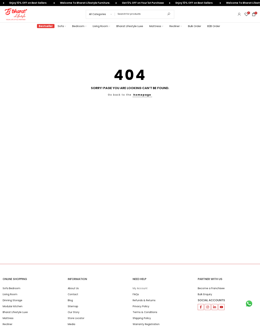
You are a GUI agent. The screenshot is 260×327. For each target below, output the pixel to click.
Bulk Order (194, 26)
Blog (70, 300)
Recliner (174, 26)
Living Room (100, 26)
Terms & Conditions (145, 312)
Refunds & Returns (144, 300)
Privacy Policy (141, 306)
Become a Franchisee (211, 288)
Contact (73, 294)
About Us (73, 288)
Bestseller (46, 26)
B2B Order (213, 26)
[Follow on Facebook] (201, 307)
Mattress (155, 26)
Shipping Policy (142, 318)
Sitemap (73, 306)
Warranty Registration (146, 324)
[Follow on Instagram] (208, 307)
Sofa (61, 26)
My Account (140, 288)
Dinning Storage (12, 300)
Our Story (73, 312)
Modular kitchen (12, 306)
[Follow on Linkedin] (215, 307)
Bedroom (78, 26)
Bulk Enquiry (205, 294)
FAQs (136, 294)
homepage (142, 95)
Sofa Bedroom (11, 288)
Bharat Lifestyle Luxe (129, 26)
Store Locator (76, 318)
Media (71, 324)
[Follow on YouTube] (221, 307)
